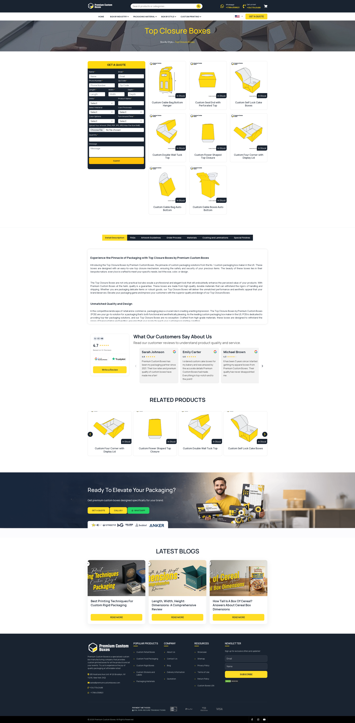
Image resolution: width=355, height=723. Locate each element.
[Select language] (238, 16)
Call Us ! (118, 510)
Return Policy (203, 679)
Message (93, 144)
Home (101, 16)
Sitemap (201, 658)
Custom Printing (190, 16)
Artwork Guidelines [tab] (151, 237)
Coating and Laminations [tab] (215, 237)
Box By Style (167, 16)
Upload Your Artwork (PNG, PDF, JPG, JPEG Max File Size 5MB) (114, 125)
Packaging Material (144, 16)
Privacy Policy (203, 665)
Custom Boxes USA (205, 685)
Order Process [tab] (174, 237)
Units (92, 98)
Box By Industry (118, 16)
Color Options (95, 116)
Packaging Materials (145, 681)
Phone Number (96, 80)
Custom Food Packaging (147, 658)
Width (111, 89)
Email (121, 72)
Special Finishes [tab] (242, 237)
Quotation (171, 679)
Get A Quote (256, 16)
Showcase (201, 652)
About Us (171, 652)
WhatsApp (139, 510)
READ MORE (116, 617)
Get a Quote (98, 510)
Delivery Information (176, 672)
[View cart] (265, 6)
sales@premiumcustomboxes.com (105, 682)
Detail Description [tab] (114, 237)
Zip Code (122, 80)
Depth (131, 89)
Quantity (93, 135)
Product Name (125, 98)
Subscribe (246, 674)
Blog (169, 665)
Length (93, 89)
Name (92, 72)
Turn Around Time (126, 116)
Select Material (95, 107)
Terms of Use (203, 672)
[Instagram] (258, 719)
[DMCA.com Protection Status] (232, 681)
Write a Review (110, 369)
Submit (116, 160)
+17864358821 (96, 692)
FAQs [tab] (132, 237)
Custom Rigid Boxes (145, 665)
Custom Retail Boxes (145, 652)
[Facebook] (252, 719)
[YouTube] (264, 719)
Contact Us (172, 658)
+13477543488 (96, 687)
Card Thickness (125, 107)
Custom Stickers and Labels (145, 673)
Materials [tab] (192, 237)
